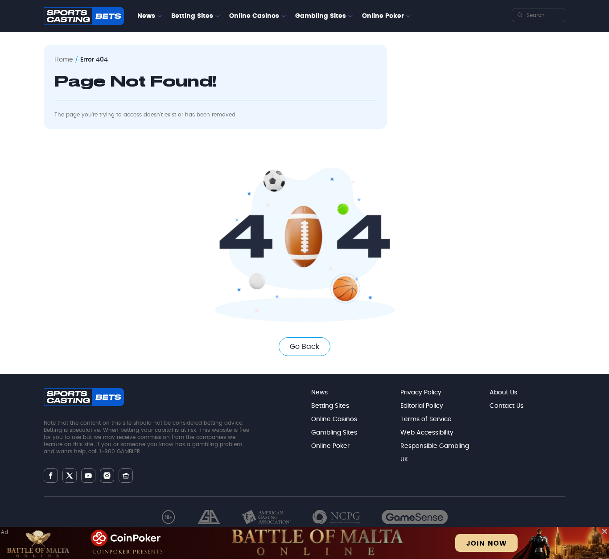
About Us (503, 392)
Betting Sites (192, 16)
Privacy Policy (420, 392)
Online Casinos (254, 16)
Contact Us (506, 406)
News (146, 16)
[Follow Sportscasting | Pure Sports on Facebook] (50, 475)
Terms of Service (426, 419)
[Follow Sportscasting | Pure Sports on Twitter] (69, 475)
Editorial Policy (421, 406)
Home (63, 60)
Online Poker (383, 16)
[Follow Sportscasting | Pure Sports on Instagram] (107, 475)
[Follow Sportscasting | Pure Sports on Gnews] (126, 476)
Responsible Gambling (434, 446)
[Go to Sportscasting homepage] (84, 16)
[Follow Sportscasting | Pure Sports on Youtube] (88, 475)
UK (404, 459)
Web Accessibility (426, 433)
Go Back (304, 346)
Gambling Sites (320, 16)
